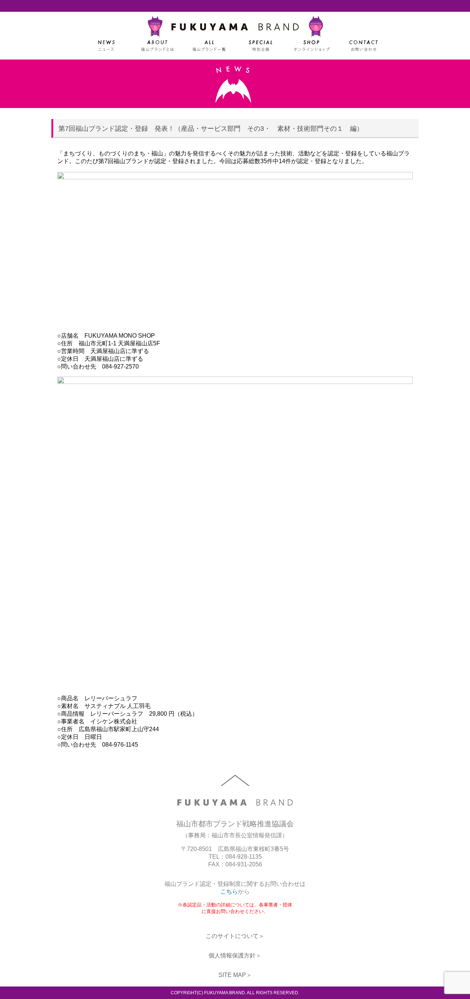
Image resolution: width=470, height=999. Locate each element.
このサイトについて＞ (235, 936)
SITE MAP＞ (235, 975)
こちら (229, 891)
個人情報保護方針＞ (235, 955)
